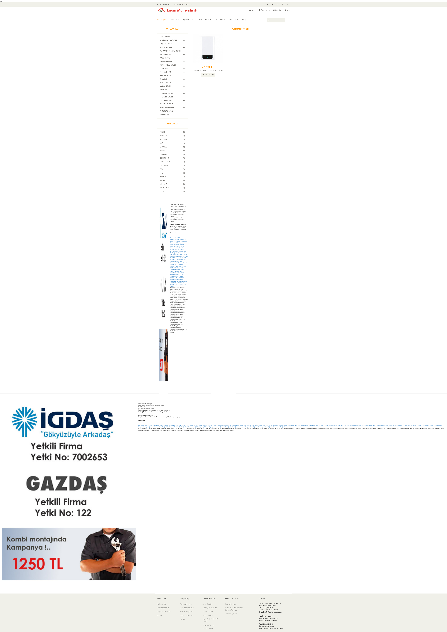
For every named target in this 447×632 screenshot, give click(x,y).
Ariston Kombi (166, 47)
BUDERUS (172, 154)
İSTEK (172, 191)
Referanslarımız (163, 608)
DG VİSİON (172, 165)
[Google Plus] (282, 4)
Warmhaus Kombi (167, 107)
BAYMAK (172, 147)
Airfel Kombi (165, 37)
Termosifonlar (166, 93)
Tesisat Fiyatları (231, 614)
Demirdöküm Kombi (168, 65)
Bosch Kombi (165, 58)
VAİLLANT (172, 180)
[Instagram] (277, 4)
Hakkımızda (204, 19)
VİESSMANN (172, 184)
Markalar (232, 19)
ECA (172, 169)
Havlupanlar (165, 76)
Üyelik (253, 10)
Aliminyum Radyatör (168, 40)
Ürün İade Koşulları (187, 608)
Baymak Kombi (165, 54)
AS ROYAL (172, 139)
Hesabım (173, 19)
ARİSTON (172, 136)
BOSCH (172, 151)
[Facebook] (263, 4)
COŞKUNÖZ (172, 158)
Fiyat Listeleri (188, 19)
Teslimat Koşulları (186, 604)
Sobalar (163, 90)
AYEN (172, 143)
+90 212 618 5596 (164, 4)
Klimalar (163, 79)
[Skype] (287, 4)
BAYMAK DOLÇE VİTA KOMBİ (170, 51)
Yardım (182, 619)
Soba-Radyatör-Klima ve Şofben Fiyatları (234, 609)
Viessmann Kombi (167, 104)
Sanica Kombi (165, 86)
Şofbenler (164, 114)
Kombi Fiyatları (230, 604)
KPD (172, 173)
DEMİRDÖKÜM (172, 162)
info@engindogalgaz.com (183, 4)
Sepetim (278, 10)
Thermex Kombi (166, 97)
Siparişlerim (265, 10)
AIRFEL (172, 132)
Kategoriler (219, 19)
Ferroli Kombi (165, 72)
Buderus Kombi (166, 61)
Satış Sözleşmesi (186, 611)
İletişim (245, 19)
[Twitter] (267, 4)
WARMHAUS (172, 188)
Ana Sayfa (161, 19)
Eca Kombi (164, 68)
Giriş (288, 10)
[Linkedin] (272, 4)
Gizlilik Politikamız (186, 615)
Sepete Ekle (209, 75)
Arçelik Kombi (166, 44)
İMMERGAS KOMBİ (167, 111)
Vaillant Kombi (166, 100)
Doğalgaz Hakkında (164, 611)
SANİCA (172, 177)
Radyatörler (165, 83)
